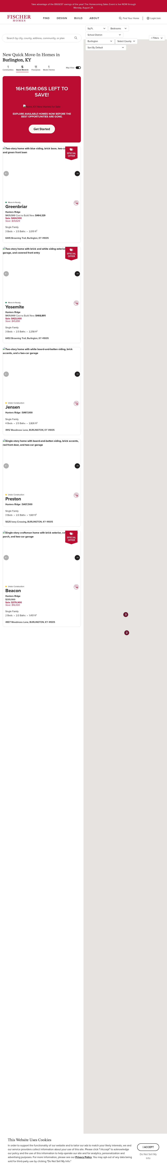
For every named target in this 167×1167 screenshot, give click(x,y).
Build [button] (78, 18)
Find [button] (46, 18)
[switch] (78, 67)
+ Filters (155, 38)
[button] (129, 18)
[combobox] (37, 38)
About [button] (94, 18)
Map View (70, 67)
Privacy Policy (83, 1157)
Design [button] (62, 18)
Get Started (42, 129)
